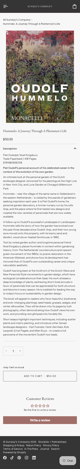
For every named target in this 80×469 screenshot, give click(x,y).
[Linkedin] (34, 457)
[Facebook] (5, 457)
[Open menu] (9, 6)
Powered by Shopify (14, 452)
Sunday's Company (18, 441)
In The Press (31, 449)
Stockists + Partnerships (52, 441)
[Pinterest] (19, 457)
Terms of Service (13, 449)
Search (55, 449)
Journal (44, 449)
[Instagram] (26, 457)
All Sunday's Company (16, 19)
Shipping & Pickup (13, 445)
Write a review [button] (40, 420)
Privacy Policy (51, 445)
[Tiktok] (12, 457)
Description (10, 148)
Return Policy (33, 445)
